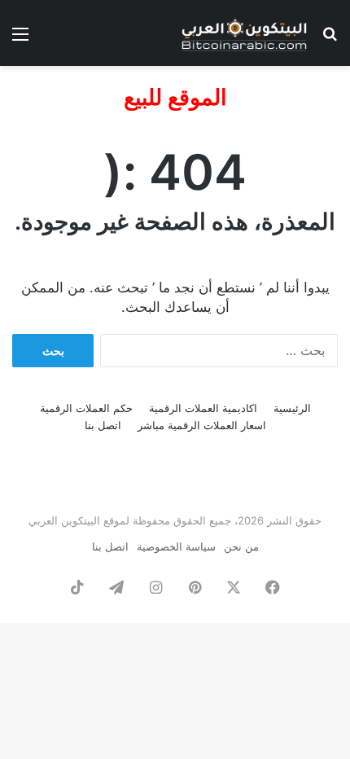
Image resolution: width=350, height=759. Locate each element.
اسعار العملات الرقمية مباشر (202, 425)
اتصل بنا (103, 425)
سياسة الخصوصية (176, 546)
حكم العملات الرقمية (86, 408)
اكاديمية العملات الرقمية (203, 408)
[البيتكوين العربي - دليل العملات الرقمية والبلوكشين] (244, 33)
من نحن (241, 546)
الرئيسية (292, 408)
